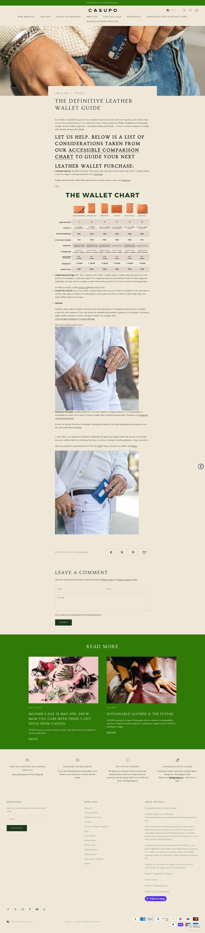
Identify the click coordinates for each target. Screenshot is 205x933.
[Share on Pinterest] (133, 552)
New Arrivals (26, 17)
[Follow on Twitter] (15, 909)
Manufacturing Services (102, 22)
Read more (33, 739)
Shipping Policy (91, 850)
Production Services (93, 817)
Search (87, 863)
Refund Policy (91, 854)
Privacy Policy (107, 580)
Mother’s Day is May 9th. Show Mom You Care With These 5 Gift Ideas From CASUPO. (60, 718)
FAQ (86, 831)
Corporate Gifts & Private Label (166, 17)
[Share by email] (144, 552)
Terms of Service (125, 580)
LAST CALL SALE (112, 17)
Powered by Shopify (91, 922)
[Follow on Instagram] (22, 909)
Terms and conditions (94, 859)
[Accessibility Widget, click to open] (201, 466)
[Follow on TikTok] (44, 909)
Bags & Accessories (68, 17)
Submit (63, 622)
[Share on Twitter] (121, 552)
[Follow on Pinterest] (29, 909)
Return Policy (90, 840)
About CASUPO (91, 813)
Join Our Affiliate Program (96, 826)
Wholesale (134, 17)
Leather (112, 708)
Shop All (88, 808)
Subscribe (17, 828)
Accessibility (90, 836)
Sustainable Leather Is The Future (140, 714)
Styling (79, 93)
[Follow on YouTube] (37, 909)
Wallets (46, 17)
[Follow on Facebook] (8, 909)
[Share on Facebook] (110, 552)
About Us (91, 17)
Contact (88, 822)
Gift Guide (35, 708)
